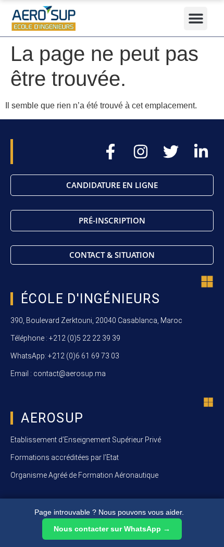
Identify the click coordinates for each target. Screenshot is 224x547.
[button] (195, 18)
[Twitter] (170, 151)
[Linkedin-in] (201, 151)
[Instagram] (140, 151)
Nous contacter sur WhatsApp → (112, 529)
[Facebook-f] (110, 151)
